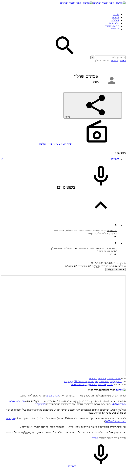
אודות (110, 384)
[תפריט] (123, 7)
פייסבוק (93, 384)
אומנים (115, 17)
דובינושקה (112, 230)
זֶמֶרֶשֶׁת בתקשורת (80, 384)
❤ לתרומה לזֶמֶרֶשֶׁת (115, 269)
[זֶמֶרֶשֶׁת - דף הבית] (121, 390)
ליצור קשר (40, 404)
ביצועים (60, 159)
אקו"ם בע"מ (52, 395)
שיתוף (68, 117)
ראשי (123, 60)
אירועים (115, 20)
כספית (94, 438)
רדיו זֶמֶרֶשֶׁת (116, 381)
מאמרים (115, 29)
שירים (116, 14)
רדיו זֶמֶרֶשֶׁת (113, 23)
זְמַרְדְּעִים (68, 381)
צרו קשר (102, 384)
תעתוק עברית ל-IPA (84, 381)
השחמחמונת (111, 248)
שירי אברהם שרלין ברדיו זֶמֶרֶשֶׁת (55, 143)
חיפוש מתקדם (112, 26)
